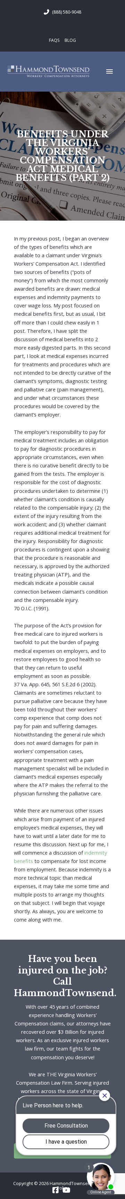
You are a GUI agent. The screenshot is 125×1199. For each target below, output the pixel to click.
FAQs (54, 40)
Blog (70, 40)
